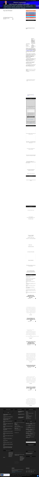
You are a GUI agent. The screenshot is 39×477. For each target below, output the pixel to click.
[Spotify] (32, 0)
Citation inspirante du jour (29, 6)
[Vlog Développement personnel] (16, 415)
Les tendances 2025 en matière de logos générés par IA (8, 444)
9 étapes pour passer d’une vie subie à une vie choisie (30, 281)
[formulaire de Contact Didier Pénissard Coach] (16, 412)
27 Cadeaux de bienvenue (14, 474)
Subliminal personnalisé (31, 246)
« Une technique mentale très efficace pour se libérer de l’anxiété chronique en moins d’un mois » (31, 142)
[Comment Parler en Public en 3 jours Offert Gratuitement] (15, 418)
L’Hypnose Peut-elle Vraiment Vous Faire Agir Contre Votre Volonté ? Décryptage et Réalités (7, 447)
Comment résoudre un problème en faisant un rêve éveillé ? (31, 292)
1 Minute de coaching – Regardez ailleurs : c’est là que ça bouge (30, 283)
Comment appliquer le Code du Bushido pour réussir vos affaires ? (30, 287)
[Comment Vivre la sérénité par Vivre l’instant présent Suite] (31, 394)
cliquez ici (28, 71)
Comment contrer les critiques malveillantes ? (7, 438)
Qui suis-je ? (10, 474)
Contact (16, 475)
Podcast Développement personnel (23, 475)
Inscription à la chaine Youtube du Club (31, 173)
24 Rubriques (20, 474)
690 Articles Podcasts (7, 474)
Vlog (24, 6)
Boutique (18, 474)
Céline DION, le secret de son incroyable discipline (30, 278)
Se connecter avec (30, 119)
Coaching (23, 474)
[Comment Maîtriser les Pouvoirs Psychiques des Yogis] (31, 325)
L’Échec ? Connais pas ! (5, 440)
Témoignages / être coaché (7, 6)
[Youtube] (35, 0)
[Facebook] (25, 0)
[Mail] (28, 0)
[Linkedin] (27, 0)
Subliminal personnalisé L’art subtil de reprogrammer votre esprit (29, 280)
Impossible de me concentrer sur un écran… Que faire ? (30, 296)
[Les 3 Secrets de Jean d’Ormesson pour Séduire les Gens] (8, 14)
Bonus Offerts (13, 6)
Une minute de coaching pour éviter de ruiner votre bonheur (31, 290)
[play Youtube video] (31, 24)
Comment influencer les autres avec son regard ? (8, 431)
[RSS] (30, 0)
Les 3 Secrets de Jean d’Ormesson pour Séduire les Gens (8, 18)
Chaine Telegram (28, 475)
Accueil (3, 9)
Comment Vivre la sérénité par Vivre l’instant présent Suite (30, 388)
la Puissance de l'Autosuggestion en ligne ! (31, 217)
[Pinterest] (29, 0)
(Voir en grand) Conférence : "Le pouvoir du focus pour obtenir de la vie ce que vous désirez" (31, 162)
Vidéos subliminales (30, 260)
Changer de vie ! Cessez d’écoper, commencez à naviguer (30, 285)
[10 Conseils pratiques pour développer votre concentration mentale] (31, 349)
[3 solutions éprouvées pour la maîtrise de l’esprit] (31, 372)
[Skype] (31, 0)
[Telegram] (33, 0)
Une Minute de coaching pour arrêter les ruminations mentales (30, 276)
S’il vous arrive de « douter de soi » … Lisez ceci (7, 442)
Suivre (34, 16)
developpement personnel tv (19, 6)
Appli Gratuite (18, 475)
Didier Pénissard (29, 298)
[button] (35, 5)
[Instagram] (26, 0)
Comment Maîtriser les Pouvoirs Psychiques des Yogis (31, 319)
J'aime (34, 12)
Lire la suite (30, 338)
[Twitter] (34, 0)
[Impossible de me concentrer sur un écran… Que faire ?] (31, 302)
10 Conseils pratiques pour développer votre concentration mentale (30, 342)
